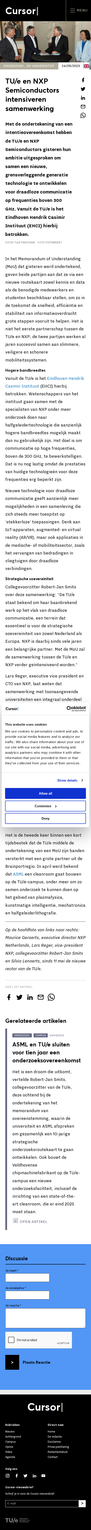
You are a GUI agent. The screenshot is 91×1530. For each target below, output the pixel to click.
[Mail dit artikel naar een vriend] (83, 106)
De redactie (55, 1436)
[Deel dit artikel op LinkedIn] (83, 97)
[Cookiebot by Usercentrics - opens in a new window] (66, 709)
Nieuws (10, 1431)
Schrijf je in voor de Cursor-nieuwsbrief (29, 1493)
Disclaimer (54, 1441)
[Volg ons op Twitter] (27, 1475)
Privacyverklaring (58, 1446)
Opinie (9, 1446)
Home (51, 1431)
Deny (45, 818)
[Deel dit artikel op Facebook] (83, 80)
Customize (43, 806)
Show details (67, 780)
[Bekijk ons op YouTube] (45, 1475)
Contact (53, 1457)
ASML (18, 874)
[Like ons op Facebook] (18, 1475)
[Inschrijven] (82, 1503)
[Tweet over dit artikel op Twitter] (83, 88)
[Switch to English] (86, 66)
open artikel (33, 1221)
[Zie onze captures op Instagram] (9, 1475)
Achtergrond (13, 1436)
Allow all (45, 793)
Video (8, 1452)
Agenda (10, 1457)
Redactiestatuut (58, 1452)
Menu (81, 10)
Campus (10, 1441)
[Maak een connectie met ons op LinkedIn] (36, 1475)
